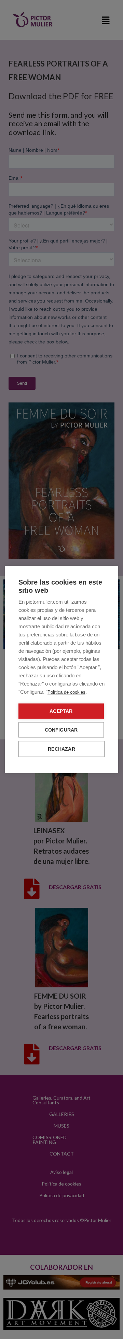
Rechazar (61, 749)
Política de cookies (66, 692)
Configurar (61, 730)
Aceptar (61, 711)
